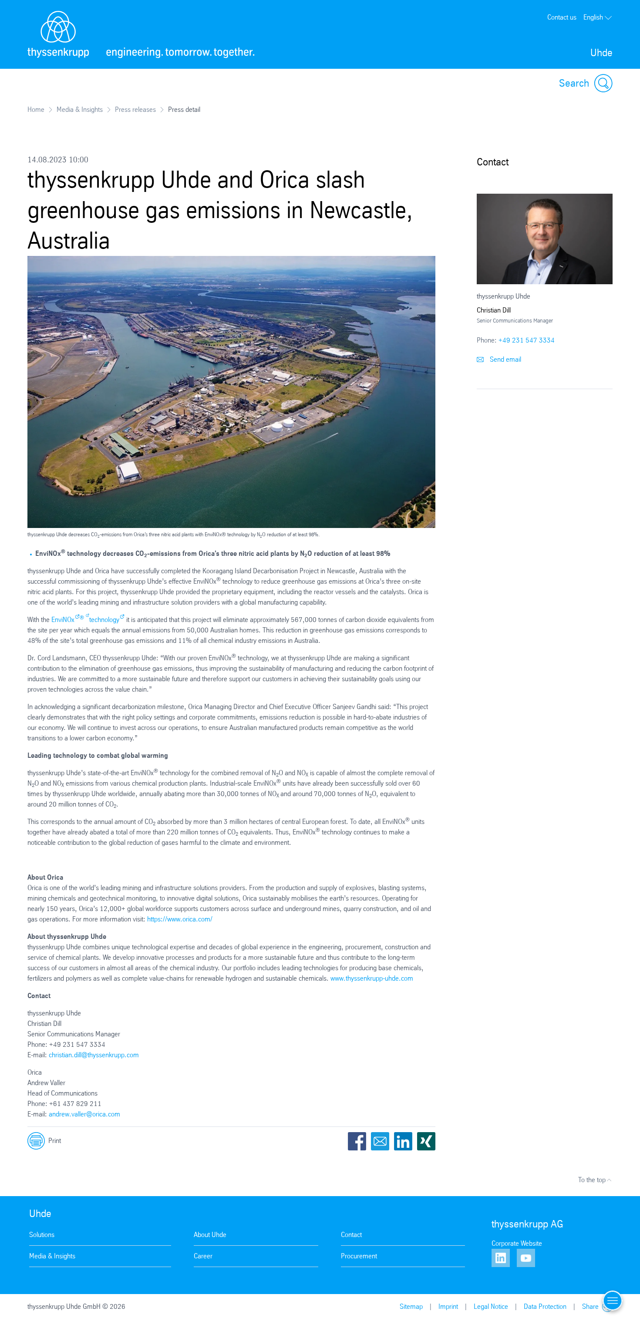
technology (104, 619)
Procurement (359, 1256)
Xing (426, 1141)
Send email (504, 359)
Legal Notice (491, 1306)
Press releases (135, 109)
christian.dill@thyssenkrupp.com (94, 1055)
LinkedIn (403, 1141)
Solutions (41, 1235)
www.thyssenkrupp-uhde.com (371, 978)
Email (380, 1141)
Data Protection (545, 1306)
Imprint (448, 1306)
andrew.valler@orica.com (84, 1114)
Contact (351, 1235)
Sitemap (411, 1306)
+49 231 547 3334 (527, 340)
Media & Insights (80, 109)
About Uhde (210, 1235)
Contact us (561, 17)
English (593, 17)
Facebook (357, 1141)
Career (203, 1256)
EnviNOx (62, 619)
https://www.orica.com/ (179, 919)
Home (35, 109)
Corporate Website (517, 1243)
